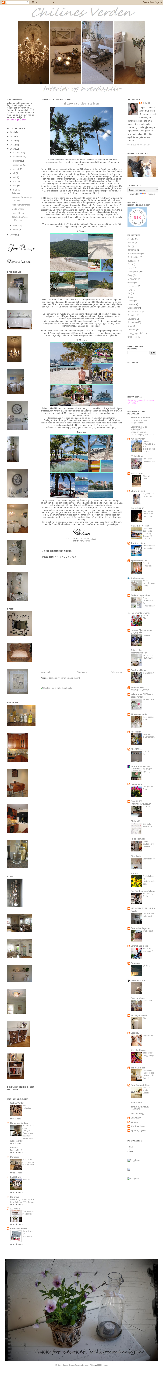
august (16, 169)
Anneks (131, 239)
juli (14, 173)
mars (15, 190)
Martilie (134, 873)
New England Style (140, 1085)
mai (15, 181)
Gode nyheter (18, 209)
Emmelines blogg (139, 946)
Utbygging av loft (135, 333)
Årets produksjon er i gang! (149, 583)
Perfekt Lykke (137, 687)
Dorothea (14, 1157)
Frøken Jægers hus (140, 595)
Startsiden (82, 672)
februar (16, 225)
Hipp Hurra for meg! (21, 205)
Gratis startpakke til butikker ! (148, 844)
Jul (129, 293)
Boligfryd (14, 1197)
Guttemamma (137, 578)
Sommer (26, 1179)
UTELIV (146, 806)
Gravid (131, 282)
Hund (130, 290)
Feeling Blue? (16, 1150)
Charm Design (138, 491)
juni (15, 177)
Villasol (134, 1122)
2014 (12, 132)
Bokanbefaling (134, 253)
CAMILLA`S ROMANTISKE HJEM (141, 802)
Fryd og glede (138, 998)
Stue (130, 326)
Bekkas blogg (137, 1113)
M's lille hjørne (138, 1050)
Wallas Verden (17, 1103)
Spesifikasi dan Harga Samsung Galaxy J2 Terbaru (147, 533)
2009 (12, 235)
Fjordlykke (136, 856)
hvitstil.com (136, 784)
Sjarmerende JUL (139, 560)
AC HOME (15, 1209)
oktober (16, 161)
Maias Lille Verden (140, 526)
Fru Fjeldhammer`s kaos (143, 891)
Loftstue (131, 304)
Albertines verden (139, 714)
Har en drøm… (138, 473)
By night (146, 966)
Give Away (132, 279)
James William (90, 1365)
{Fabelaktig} (137, 456)
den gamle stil (138, 1068)
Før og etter (133, 272)
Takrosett (16, 193)
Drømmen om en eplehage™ (139, 428)
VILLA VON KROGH (140, 766)
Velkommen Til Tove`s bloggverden (142, 695)
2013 (12, 136)
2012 (12, 140)
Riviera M (135, 821)
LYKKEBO (136, 1118)
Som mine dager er (140, 928)
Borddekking (133, 257)
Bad (129, 246)
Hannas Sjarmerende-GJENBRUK (141, 631)
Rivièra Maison (134, 311)
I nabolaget (148, 931)
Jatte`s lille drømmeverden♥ (139, 651)
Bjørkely (135, 1033)
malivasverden (138, 439)
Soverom (132, 319)
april (15, 185)
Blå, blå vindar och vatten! (147, 1090)
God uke (146, 635)
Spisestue (132, 322)
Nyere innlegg (47, 672)
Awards (131, 243)
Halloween (132, 286)
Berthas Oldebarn (18, 1228)
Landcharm (15, 1177)
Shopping (132, 315)
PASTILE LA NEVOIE (140, 690)
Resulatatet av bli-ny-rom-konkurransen (28, 1162)
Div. (129, 264)
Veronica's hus (138, 980)
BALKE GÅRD (137, 508)
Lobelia (14, 1147)
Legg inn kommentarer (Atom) (66, 678)
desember (17, 152)
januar (16, 229)
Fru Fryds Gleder (139, 1015)
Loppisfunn (148, 1035)
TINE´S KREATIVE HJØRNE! (140, 1108)
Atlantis (109, 425)
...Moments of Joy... (140, 613)
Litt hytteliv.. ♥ (149, 859)
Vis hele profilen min (139, 145)
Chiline (146, 103)
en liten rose (148, 699)
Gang (130, 275)
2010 (12, 149)
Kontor (131, 300)
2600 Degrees (102, 1365)
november (17, 156)
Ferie (87, 541)
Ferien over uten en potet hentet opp (148, 513)
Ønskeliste (132, 337)
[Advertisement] (64, 648)
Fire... (145, 1018)
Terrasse (131, 329)
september (18, 165)
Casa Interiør (148, 673)
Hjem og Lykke (138, 1130)
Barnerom (132, 250)
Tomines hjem (138, 543)
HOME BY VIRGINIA (140, 417)
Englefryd (135, 963)
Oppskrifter (133, 308)
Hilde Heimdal (138, 839)
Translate (151, 194)
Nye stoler (147, 1001)
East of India (18, 213)
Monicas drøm (138, 1126)
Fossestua (136, 732)
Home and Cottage (19, 1123)
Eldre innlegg (116, 672)
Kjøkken (131, 297)
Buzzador (132, 261)
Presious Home (138, 670)
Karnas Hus (136, 1102)
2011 (12, 145)
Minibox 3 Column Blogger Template (68, 1365)
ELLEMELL (136, 749)
